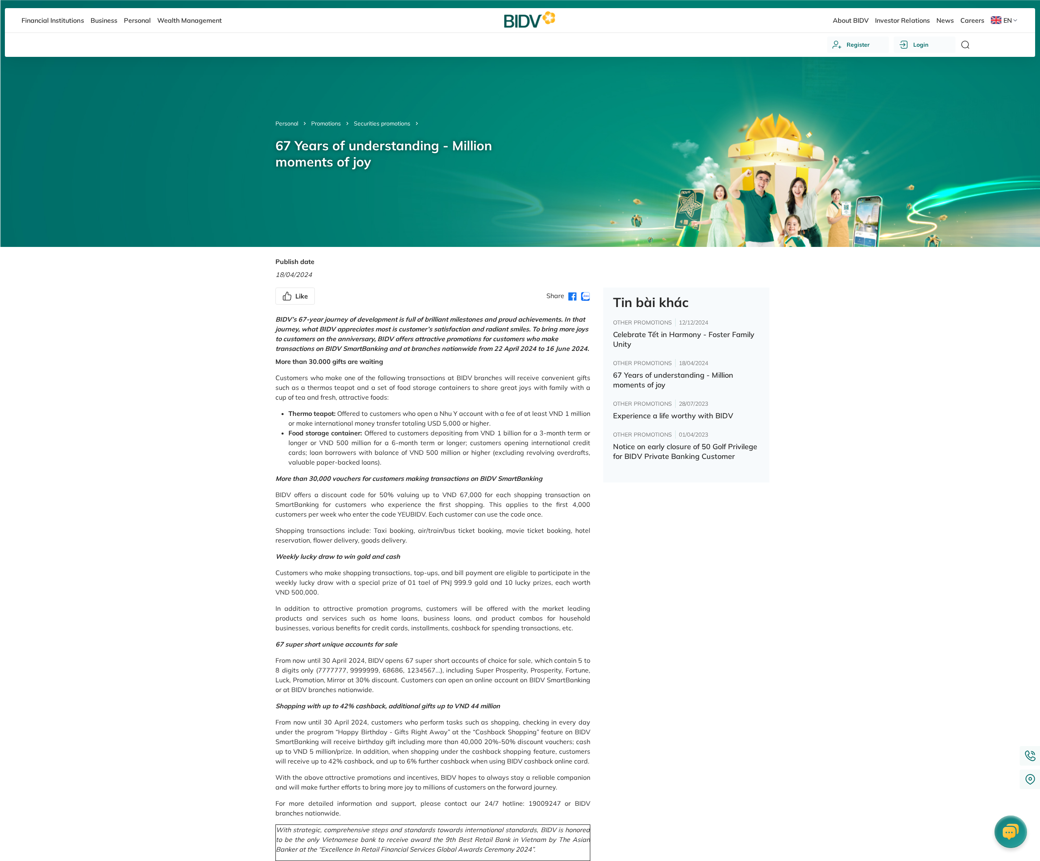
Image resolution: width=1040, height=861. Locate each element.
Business (104, 20)
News (945, 20)
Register (858, 44)
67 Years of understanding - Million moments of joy (673, 379)
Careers (972, 20)
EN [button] (1007, 20)
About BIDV (851, 20)
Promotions (326, 123)
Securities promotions (382, 123)
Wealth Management (189, 20)
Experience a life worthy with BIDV (673, 415)
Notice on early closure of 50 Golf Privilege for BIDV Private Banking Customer (685, 451)
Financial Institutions (53, 20)
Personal (286, 123)
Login (920, 44)
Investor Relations (902, 20)
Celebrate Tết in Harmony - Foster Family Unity (683, 339)
